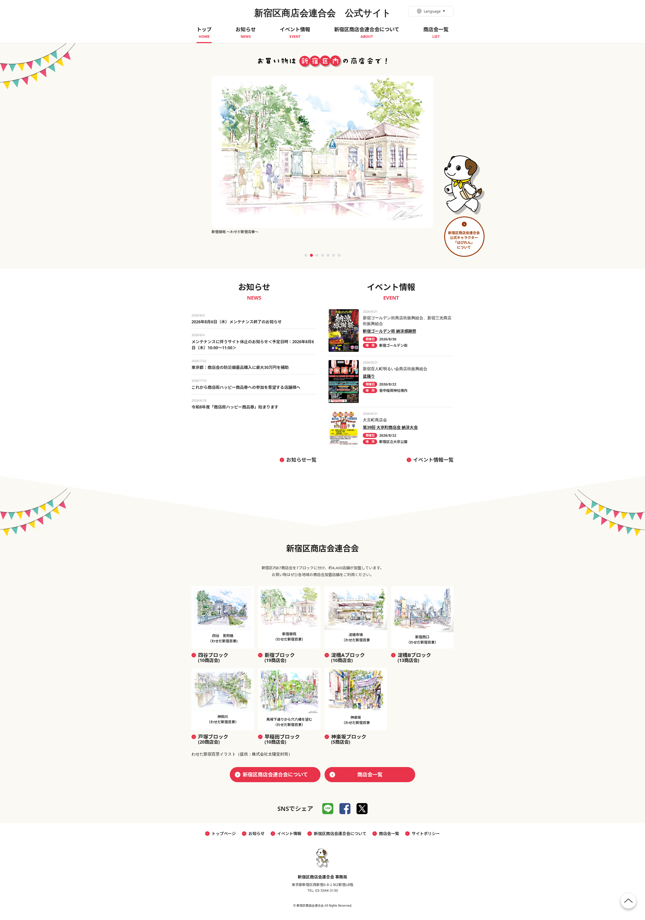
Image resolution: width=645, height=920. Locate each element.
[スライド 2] (311, 255)
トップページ (224, 833)
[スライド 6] (333, 255)
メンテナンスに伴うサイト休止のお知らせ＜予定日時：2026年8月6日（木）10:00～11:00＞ (252, 345)
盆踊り (369, 376)
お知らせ (256, 833)
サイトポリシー (426, 833)
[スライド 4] (322, 255)
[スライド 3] (316, 255)
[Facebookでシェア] (344, 808)
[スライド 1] (305, 255)
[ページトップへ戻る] (628, 903)
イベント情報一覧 (433, 459)
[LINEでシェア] (327, 808)
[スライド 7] (339, 255)
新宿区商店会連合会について (275, 774)
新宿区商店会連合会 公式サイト (322, 13)
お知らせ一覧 (301, 459)
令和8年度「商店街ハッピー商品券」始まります (234, 407)
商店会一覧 (369, 774)
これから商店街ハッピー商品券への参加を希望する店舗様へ (245, 387)
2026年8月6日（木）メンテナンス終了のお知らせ (236, 322)
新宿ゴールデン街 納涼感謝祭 (389, 331)
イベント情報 (289, 833)
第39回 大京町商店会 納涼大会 (390, 427)
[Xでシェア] (362, 808)
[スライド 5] (328, 255)
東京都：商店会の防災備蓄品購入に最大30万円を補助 (240, 367)
